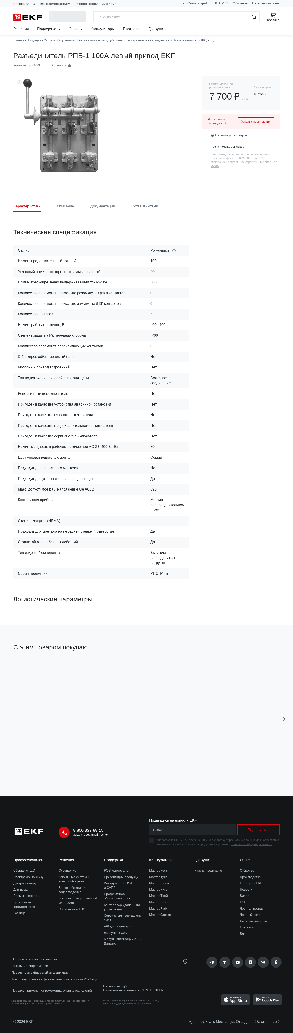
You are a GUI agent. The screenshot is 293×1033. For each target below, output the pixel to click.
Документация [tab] (102, 206)
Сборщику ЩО (24, 3)
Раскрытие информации (29, 966)
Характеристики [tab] (27, 206)
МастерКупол (159, 889)
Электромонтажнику (55, 3)
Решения (21, 29)
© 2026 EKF (23, 1022)
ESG (243, 902)
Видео (244, 895)
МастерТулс (158, 877)
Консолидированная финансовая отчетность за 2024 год (54, 979)
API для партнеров (118, 926)
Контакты (247, 927)
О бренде (247, 870)
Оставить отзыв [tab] (144, 206)
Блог (243, 933)
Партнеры (131, 29)
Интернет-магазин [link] (266, 3)
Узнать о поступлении (255, 121)
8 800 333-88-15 (88, 830)
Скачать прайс (198, 3)
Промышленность (26, 895)
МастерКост (158, 870)
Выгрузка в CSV (115, 933)
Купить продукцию (208, 870)
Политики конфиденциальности (251, 844)
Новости (246, 889)
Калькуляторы (103, 29)
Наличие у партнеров (231, 135)
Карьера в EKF (251, 883)
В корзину (39, 767)
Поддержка (47, 29)
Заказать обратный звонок (90, 834)
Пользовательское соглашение (34, 959)
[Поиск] (254, 16)
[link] (211, 962)
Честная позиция (253, 908)
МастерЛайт (158, 902)
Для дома (109, 3)
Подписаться (258, 830)
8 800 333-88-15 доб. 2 (248, 158)
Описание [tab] (65, 206)
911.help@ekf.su (246, 162)
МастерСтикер (160, 914)
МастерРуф (158, 908)
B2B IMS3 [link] (221, 3)
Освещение (67, 870)
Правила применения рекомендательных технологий (51, 990)
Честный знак (250, 914)
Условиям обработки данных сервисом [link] (32, 1003)
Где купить (157, 29)
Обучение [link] (240, 3)
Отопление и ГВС (72, 909)
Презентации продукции (122, 877)
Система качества (253, 921)
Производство (250, 877)
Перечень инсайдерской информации (40, 972)
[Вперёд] (284, 719)
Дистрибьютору (86, 3)
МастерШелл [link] (159, 883)
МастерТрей (158, 895)
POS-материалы (116, 870)
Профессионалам (28, 860)
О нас (74, 29)
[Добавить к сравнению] (80, 766)
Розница (19, 913)
